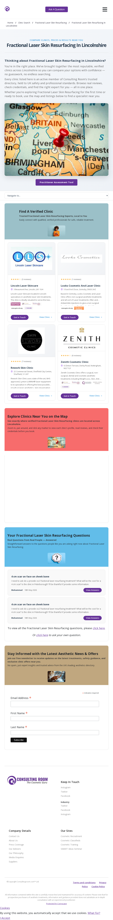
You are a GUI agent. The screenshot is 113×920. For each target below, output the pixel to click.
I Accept (5, 918)
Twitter (64, 792)
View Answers (92, 590)
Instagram (65, 787)
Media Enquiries (16, 857)
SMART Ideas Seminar (71, 849)
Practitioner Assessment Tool (56, 182)
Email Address (21, 698)
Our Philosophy (16, 853)
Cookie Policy (98, 886)
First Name (19, 713)
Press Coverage (16, 844)
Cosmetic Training (69, 844)
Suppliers (13, 861)
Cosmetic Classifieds (70, 840)
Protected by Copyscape (56, 903)
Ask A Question (56, 9)
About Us (13, 840)
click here (99, 628)
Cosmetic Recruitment (71, 836)
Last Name (19, 727)
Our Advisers (15, 849)
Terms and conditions (84, 882)
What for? (94, 913)
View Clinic (44, 317)
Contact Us (14, 836)
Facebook (65, 796)
